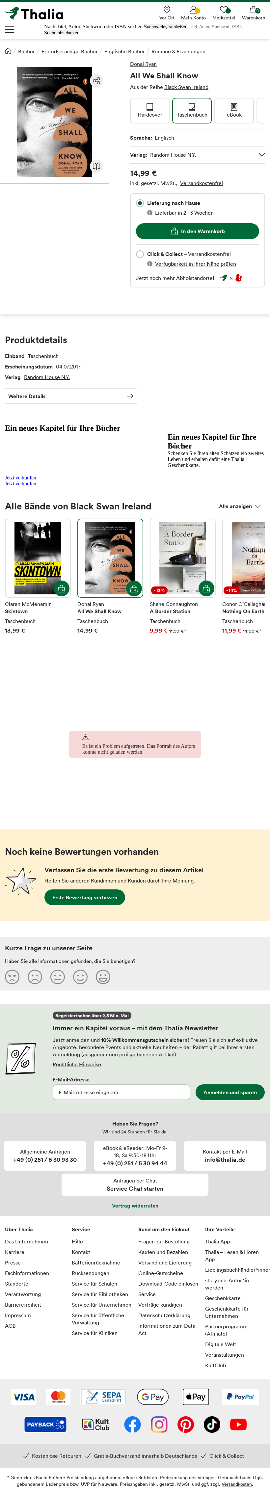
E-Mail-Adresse (71, 1079)
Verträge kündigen (160, 1304)
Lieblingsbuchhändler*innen (235, 1269)
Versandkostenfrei (201, 183)
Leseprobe (96, 166)
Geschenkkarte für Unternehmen (227, 1312)
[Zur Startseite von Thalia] (38, 13)
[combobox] (140, 203)
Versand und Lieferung (165, 1262)
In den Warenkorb (203, 231)
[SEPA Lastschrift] (103, 1397)
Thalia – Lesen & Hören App (232, 1256)
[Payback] (45, 1425)
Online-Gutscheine (160, 1273)
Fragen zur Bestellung (164, 1241)
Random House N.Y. (47, 377)
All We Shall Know (110, 581)
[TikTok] (212, 1425)
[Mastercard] (58, 1397)
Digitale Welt (220, 1344)
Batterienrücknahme (96, 1262)
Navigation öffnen (10, 30)
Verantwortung (23, 1294)
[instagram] (159, 1425)
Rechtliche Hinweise (77, 1064)
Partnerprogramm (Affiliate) (226, 1330)
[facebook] (132, 1425)
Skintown (38, 581)
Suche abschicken (61, 32)
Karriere (14, 1252)
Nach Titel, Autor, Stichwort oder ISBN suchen (93, 26)
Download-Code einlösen (168, 1283)
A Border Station (183, 581)
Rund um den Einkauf (164, 1229)
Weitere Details (26, 396)
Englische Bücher (124, 51)
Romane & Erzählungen (178, 51)
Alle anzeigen (235, 506)
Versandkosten (237, 1484)
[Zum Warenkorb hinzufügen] (61, 588)
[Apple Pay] (195, 1397)
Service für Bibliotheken (100, 1294)
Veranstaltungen (224, 1354)
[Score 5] (103, 976)
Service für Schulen (94, 1283)
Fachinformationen (27, 1273)
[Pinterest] (185, 1425)
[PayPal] (240, 1397)
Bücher (26, 51)
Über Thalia (19, 1229)
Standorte (16, 1283)
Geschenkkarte (223, 1298)
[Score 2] (35, 976)
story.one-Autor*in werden (227, 1284)
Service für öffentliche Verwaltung (98, 1319)
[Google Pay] (152, 1397)
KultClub (215, 1365)
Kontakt (81, 1252)
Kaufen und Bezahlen (163, 1252)
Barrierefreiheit (23, 1304)
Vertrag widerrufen (135, 1205)
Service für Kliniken (95, 1333)
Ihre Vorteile (220, 1229)
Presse (13, 1262)
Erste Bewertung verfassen (84, 897)
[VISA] (23, 1397)
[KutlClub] (95, 1425)
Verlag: (163, 154)
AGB (10, 1325)
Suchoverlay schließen (165, 26)
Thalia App (217, 1241)
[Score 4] (80, 976)
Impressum (18, 1315)
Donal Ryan (143, 64)
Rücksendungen (90, 1273)
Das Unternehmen (26, 1241)
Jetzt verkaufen (20, 477)
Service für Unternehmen (101, 1304)
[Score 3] (57, 976)
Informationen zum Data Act (166, 1329)
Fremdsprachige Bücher (69, 51)
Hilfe (77, 1241)
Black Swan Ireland (186, 87)
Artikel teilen (96, 80)
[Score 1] (12, 976)
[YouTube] (238, 1425)
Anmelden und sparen (230, 1092)
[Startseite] (8, 50)
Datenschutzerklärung (164, 1315)
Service (81, 1229)
